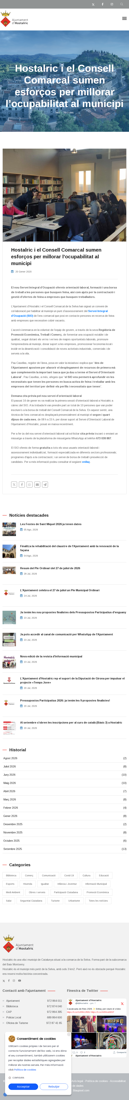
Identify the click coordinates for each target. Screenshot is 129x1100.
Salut (8, 900)
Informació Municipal (96, 884)
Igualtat (45, 884)
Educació (104, 875)
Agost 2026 (64, 758)
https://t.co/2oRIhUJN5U (78, 1012)
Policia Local (34, 1017)
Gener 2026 (64, 816)
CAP (34, 1011)
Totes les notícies (98, 900)
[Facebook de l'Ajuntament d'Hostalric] (9, 980)
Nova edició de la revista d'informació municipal (51, 656)
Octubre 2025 (64, 840)
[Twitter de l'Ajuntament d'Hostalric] (4, 980)
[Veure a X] (122, 1003)
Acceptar (23, 1087)
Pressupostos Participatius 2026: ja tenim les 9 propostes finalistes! (65, 700)
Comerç (29, 875)
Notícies (68, 112)
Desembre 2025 (64, 824)
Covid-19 (69, 875)
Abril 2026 (64, 791)
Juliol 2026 (64, 766)
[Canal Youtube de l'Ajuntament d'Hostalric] (19, 980)
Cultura (86, 875)
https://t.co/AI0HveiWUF (102, 1012)
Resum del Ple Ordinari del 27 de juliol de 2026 (50, 568)
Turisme (55, 900)
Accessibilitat (118, 1081)
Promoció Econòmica (98, 892)
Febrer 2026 (64, 807)
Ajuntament (34, 1000)
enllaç (86, 461)
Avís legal (77, 1081)
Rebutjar (54, 1087)
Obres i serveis (37, 892)
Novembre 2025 (64, 832)
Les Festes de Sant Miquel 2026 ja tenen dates (50, 524)
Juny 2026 (64, 774)
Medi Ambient (13, 892)
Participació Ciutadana (66, 892)
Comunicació (49, 875)
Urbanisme (74, 900)
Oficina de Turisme (34, 1023)
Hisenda (27, 884)
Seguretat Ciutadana (31, 900)
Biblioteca (11, 875)
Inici (57, 112)
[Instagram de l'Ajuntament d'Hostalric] (14, 980)
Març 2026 (64, 799)
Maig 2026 (64, 783)
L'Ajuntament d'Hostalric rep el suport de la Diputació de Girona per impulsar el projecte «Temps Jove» (72, 680)
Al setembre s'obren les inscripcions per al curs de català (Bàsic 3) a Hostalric (71, 722)
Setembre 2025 (64, 849)
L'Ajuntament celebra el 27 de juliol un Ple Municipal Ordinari (59, 590)
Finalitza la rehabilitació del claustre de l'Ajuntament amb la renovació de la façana (69, 548)
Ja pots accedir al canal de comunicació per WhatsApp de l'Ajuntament (66, 634)
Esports (10, 884)
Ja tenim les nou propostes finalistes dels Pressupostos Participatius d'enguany (73, 612)
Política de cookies (96, 1081)
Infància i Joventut (67, 884)
